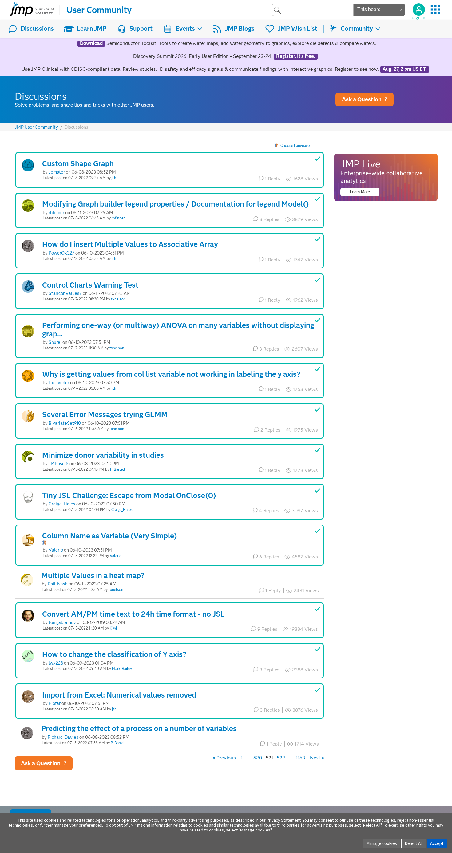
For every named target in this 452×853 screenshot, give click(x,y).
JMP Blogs (240, 28)
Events (185, 28)
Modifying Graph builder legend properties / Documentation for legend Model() (175, 203)
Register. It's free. (295, 56)
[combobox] (313, 10)
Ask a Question (364, 99)
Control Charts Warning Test (90, 284)
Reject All (413, 843)
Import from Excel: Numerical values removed (119, 694)
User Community (99, 10)
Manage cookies (381, 843)
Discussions (37, 28)
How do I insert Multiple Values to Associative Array (130, 244)
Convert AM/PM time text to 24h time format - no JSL (133, 614)
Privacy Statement (284, 820)
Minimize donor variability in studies (103, 455)
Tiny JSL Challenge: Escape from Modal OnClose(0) (129, 495)
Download (91, 43)
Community (357, 28)
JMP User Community (36, 127)
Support (141, 28)
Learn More (360, 192)
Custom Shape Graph (78, 163)
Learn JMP (91, 28)
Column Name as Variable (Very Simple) (109, 535)
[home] (32, 9)
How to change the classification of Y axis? (114, 654)
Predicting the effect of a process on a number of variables (139, 728)
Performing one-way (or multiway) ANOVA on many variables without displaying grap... (178, 329)
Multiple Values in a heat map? (93, 575)
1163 (300, 758)
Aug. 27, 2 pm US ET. (405, 69)
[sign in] (419, 9)
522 (281, 758)
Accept (437, 843)
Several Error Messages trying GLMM (105, 414)
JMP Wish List (297, 28)
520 (257, 758)
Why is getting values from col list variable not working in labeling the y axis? (171, 374)
